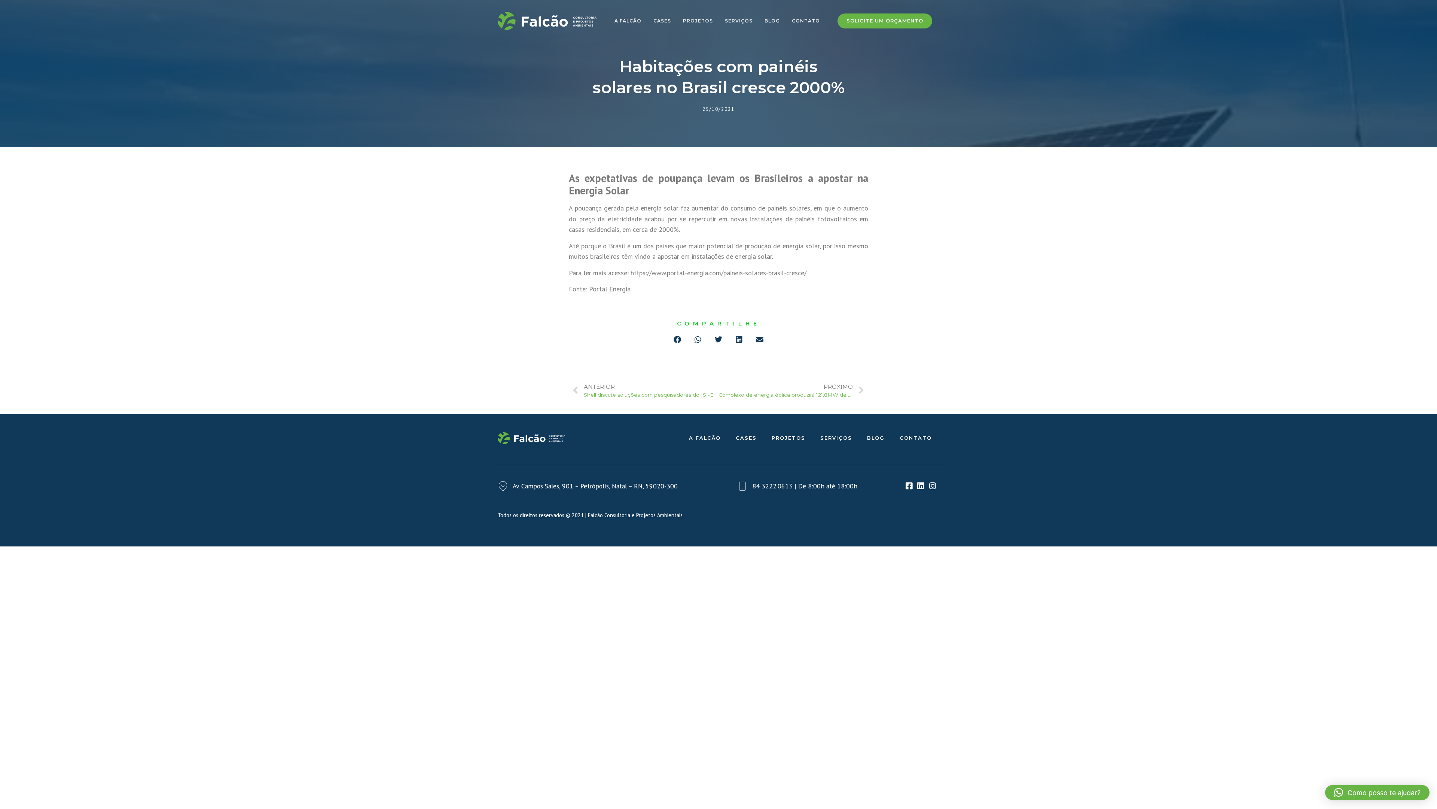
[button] (677, 339)
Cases (662, 21)
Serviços (739, 21)
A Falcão (627, 21)
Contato (806, 21)
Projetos (698, 21)
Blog (772, 21)
